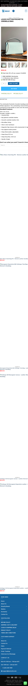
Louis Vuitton (16, 17)
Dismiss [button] (17, 3)
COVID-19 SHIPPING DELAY (8, 627)
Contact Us (4, 614)
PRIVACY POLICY (6, 630)
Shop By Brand (5, 606)
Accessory (4, 611)
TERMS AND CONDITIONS (8, 632)
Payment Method (6, 648)
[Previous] (3, 44)
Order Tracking (5, 651)
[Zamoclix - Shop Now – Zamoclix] (5, 11)
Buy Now (14, 88)
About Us (3, 603)
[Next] (25, 44)
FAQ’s (2, 646)
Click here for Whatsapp (8, 654)
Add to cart (13, 83)
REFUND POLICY (5, 622)
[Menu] (13, 11)
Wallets (3, 609)
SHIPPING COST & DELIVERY (9, 625)
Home (10, 17)
